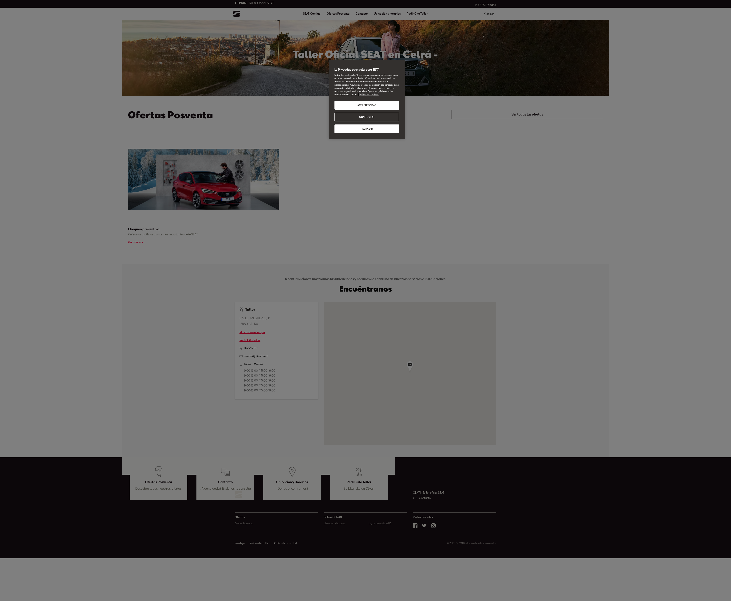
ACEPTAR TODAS (367, 105)
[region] (367, 99)
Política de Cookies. (369, 94)
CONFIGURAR (366, 117)
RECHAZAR (367, 129)
